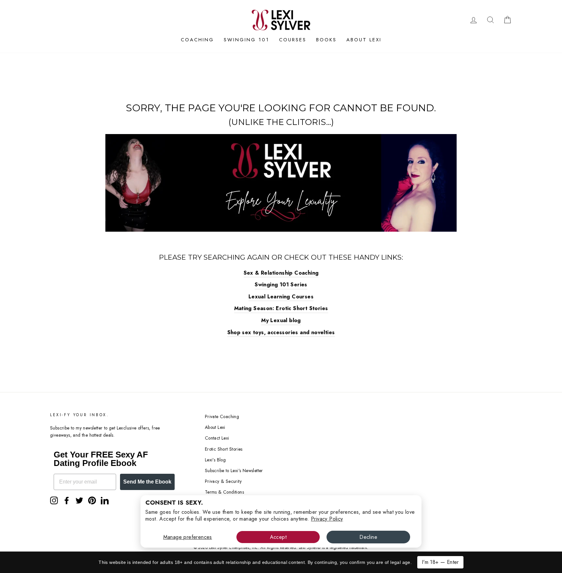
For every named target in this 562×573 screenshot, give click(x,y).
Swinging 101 (246, 39)
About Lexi (363, 39)
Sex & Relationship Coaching (281, 273)
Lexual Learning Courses (281, 296)
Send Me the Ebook (147, 481)
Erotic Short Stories (224, 449)
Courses (292, 39)
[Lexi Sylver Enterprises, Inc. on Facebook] (67, 500)
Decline (368, 537)
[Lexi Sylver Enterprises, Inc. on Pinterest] (92, 500)
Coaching (197, 39)
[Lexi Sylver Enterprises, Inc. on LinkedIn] (105, 500)
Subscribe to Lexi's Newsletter (234, 470)
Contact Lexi (217, 438)
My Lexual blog (281, 320)
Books (326, 39)
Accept (278, 537)
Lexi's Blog (215, 460)
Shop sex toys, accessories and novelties (281, 332)
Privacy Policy (327, 519)
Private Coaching (222, 416)
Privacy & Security (223, 481)
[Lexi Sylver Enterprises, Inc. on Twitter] (79, 500)
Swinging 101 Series (281, 284)
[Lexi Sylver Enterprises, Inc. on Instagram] (54, 500)
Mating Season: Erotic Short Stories (281, 308)
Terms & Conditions (224, 492)
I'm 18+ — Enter (440, 562)
